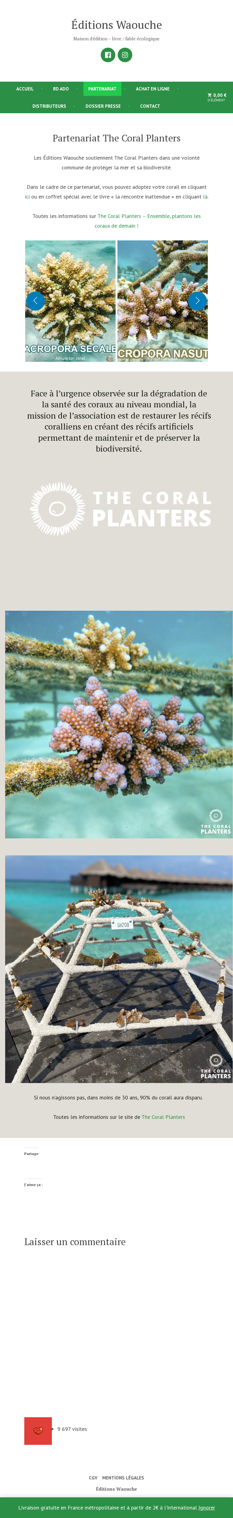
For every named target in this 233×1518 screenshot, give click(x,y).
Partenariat (102, 89)
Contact (150, 106)
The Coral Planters (163, 1116)
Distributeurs (49, 106)
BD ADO (61, 89)
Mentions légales (123, 1478)
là (205, 196)
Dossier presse (103, 106)
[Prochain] (197, 301)
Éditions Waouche (116, 24)
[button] (70, 301)
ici (27, 196)
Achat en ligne (153, 89)
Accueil (25, 89)
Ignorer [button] (206, 1507)
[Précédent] (35, 301)
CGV (93, 1478)
